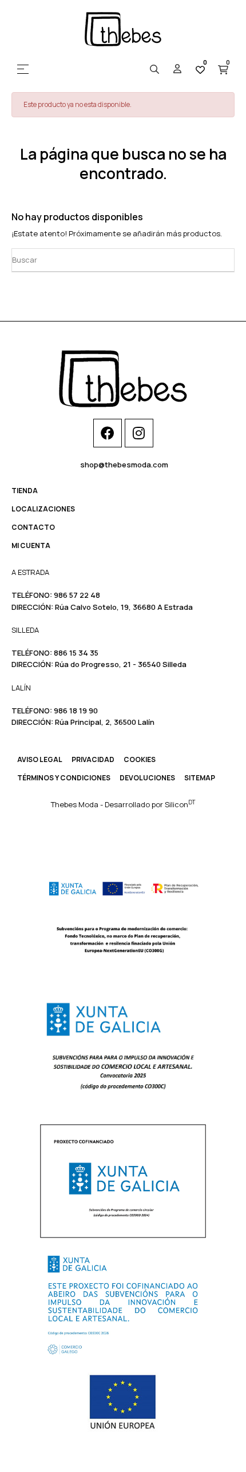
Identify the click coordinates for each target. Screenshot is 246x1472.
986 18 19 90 (76, 710)
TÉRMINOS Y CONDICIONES (63, 778)
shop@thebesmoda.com (124, 464)
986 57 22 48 (77, 595)
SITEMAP (199, 778)
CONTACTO (33, 527)
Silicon (180, 804)
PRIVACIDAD (93, 759)
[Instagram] (139, 433)
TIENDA (24, 490)
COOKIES (140, 759)
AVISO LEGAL (39, 759)
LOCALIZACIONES (43, 509)
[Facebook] (107, 433)
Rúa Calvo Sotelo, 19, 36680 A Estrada (124, 607)
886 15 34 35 (76, 653)
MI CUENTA (30, 545)
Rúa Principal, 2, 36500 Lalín (104, 722)
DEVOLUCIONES (147, 778)
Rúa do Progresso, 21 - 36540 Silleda (121, 664)
